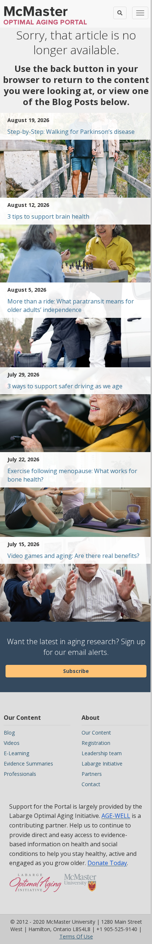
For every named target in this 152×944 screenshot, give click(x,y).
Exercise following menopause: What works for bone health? (72, 475)
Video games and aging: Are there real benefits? (73, 556)
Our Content (96, 732)
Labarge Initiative (102, 763)
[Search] (120, 13)
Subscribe (76, 670)
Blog (9, 732)
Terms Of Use (76, 936)
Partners (92, 773)
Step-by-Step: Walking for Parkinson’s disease (71, 132)
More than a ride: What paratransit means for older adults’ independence (70, 305)
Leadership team (102, 753)
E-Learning (16, 753)
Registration (96, 742)
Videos (12, 742)
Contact (91, 784)
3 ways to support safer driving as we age (64, 386)
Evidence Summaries (28, 763)
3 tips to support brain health (48, 216)
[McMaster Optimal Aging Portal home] (35, 886)
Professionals (20, 773)
